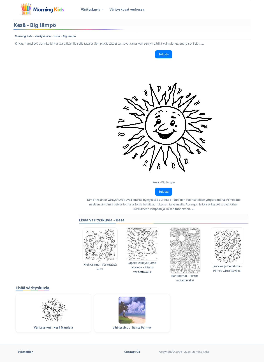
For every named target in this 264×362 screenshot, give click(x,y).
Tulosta (164, 54)
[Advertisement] (44, 103)
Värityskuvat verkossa (127, 9)
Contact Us (132, 352)
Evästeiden (25, 352)
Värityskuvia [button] (91, 9)
